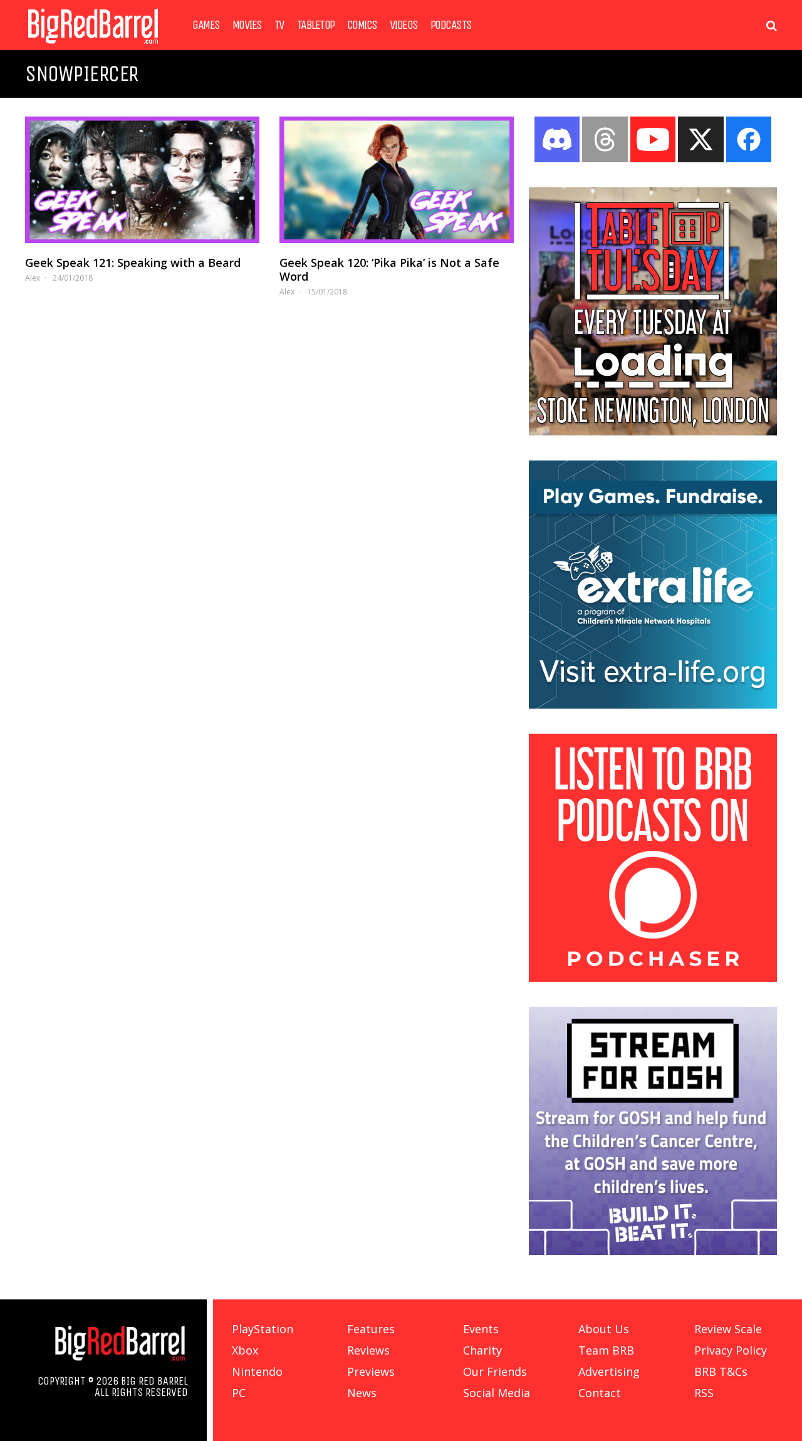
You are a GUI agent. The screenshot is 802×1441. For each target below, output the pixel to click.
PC (239, 1392)
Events (481, 1328)
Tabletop (316, 25)
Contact (599, 1392)
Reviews (368, 1350)
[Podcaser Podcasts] (653, 978)
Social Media (496, 1392)
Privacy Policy (730, 1350)
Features (371, 1328)
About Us (603, 1328)
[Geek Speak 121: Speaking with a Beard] (142, 180)
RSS (704, 1392)
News (362, 1392)
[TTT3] (653, 432)
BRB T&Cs (720, 1371)
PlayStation (262, 1328)
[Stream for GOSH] (653, 1251)
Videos (404, 25)
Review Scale (728, 1328)
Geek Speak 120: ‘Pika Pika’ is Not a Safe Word (389, 269)
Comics (362, 25)
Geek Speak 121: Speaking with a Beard (133, 262)
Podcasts (451, 25)
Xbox (245, 1350)
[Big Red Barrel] (93, 46)
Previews (371, 1371)
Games (206, 25)
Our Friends (495, 1371)
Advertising (609, 1371)
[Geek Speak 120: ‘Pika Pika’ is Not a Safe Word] (396, 180)
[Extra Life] (653, 705)
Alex (32, 278)
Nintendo (257, 1371)
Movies (247, 25)
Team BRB (606, 1350)
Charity (482, 1350)
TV (279, 25)
